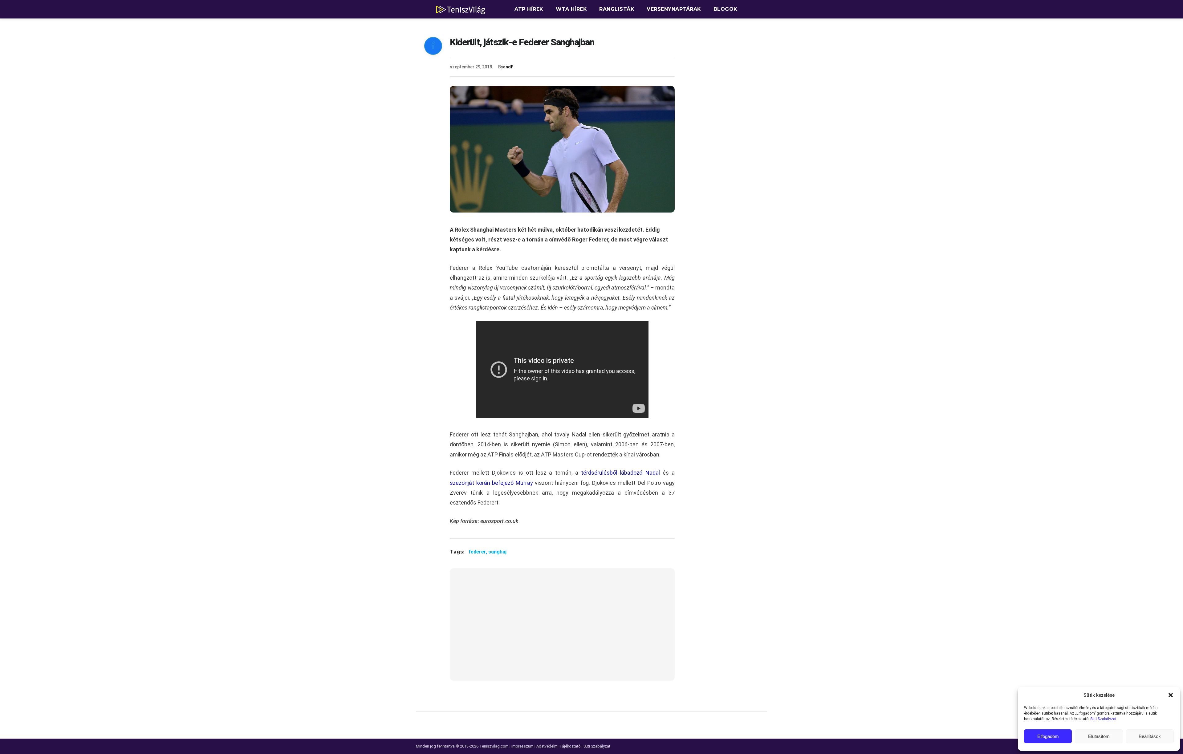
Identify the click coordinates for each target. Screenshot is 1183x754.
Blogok (725, 9)
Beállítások (1150, 736)
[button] (1171, 695)
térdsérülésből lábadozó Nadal (620, 472)
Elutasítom (1099, 736)
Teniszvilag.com (494, 746)
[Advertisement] (562, 628)
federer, (478, 552)
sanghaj (497, 552)
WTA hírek (571, 9)
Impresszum (522, 746)
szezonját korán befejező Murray (491, 483)
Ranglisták (616, 9)
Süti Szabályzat (1103, 719)
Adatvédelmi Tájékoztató (558, 746)
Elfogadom (1048, 736)
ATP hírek (528, 9)
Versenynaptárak (674, 9)
